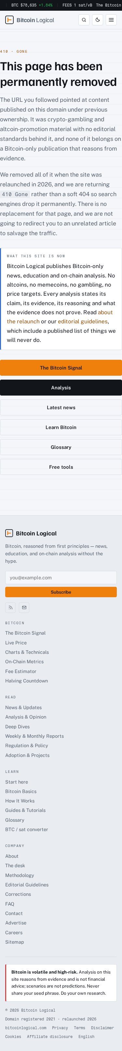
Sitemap (14, 942)
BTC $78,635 (31, 5)
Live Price (16, 642)
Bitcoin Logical (36, 533)
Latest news (61, 407)
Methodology (19, 875)
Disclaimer (102, 1028)
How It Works (19, 800)
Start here (16, 782)
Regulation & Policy (26, 745)
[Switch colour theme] (97, 19)
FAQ (9, 904)
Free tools (61, 467)
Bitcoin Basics (20, 791)
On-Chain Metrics (24, 661)
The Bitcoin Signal (61, 368)
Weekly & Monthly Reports (34, 736)
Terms (79, 1028)
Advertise (15, 922)
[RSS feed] (10, 607)
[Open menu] (111, 19)
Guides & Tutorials (25, 810)
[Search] (83, 19)
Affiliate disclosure (50, 1036)
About (12, 856)
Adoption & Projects (27, 755)
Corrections (18, 894)
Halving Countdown (26, 680)
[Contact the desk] (24, 607)
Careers (13, 932)
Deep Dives (17, 726)
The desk (15, 865)
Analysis (61, 387)
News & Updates (23, 707)
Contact (14, 913)
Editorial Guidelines (26, 884)
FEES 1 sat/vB (77, 5)
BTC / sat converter (26, 829)
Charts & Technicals (27, 652)
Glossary (61, 447)
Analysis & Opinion (25, 717)
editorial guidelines (83, 321)
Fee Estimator (20, 671)
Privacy (60, 1028)
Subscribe (61, 592)
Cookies (13, 1036)
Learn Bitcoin (61, 427)
